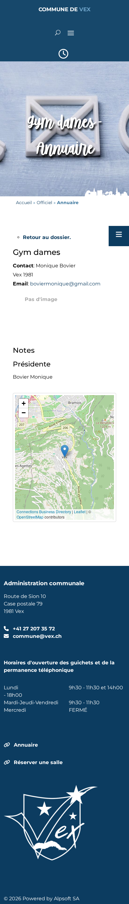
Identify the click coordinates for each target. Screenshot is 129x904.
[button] (65, 451)
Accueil (24, 202)
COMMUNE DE (64, 9)
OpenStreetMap (30, 516)
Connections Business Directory (44, 511)
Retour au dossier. (47, 237)
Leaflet (79, 511)
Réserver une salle (38, 762)
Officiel (44, 202)
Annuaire (26, 745)
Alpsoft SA (66, 899)
